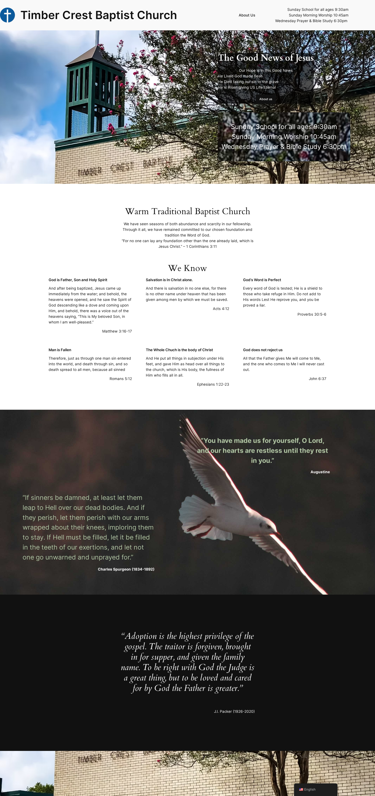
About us (265, 99)
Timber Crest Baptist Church (98, 15)
